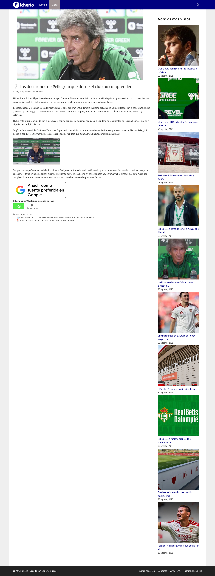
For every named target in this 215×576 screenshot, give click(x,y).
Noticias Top (26, 214)
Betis (55, 4)
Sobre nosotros (147, 570)
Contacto (162, 570)
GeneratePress (49, 570)
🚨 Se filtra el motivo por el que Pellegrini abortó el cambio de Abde (45, 220)
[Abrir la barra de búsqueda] (198, 4)
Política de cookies (193, 570)
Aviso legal (175, 570)
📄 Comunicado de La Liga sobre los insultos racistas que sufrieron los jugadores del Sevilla (55, 217)
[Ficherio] (24, 4)
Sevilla (43, 4)
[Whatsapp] (18, 206)
